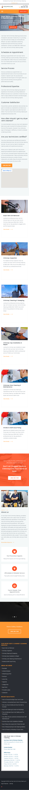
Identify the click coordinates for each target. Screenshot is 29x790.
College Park (5, 684)
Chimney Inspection (7, 650)
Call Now (4, 27)
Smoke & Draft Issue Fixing (8, 661)
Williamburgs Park (6, 673)
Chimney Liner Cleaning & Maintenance (12, 658)
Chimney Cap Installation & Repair (10, 656)
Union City (4, 679)
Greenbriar (4, 692)
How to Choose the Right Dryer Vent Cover (12, 699)
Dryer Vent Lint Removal (8, 648)
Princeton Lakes (6, 690)
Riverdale (4, 668)
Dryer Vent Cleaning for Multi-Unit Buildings (13, 709)
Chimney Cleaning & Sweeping (9, 653)
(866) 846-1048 (24, 7)
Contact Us (14, 3)
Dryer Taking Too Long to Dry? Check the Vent (13, 724)
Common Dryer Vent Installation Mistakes (12, 721)
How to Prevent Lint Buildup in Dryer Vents (12, 729)
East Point (4, 687)
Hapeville (4, 682)
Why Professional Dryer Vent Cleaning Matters (13, 727)
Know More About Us (6, 542)
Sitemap (11, 783)
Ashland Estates (6, 671)
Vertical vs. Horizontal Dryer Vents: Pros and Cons (14, 702)
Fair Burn (4, 676)
